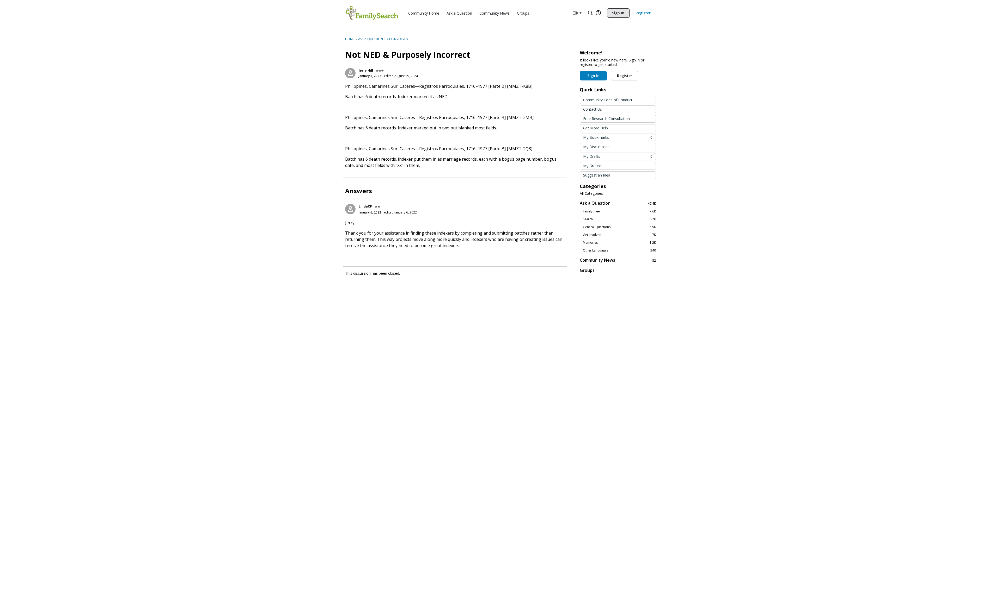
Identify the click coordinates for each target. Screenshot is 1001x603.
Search (619, 219)
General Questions (619, 227)
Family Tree (619, 211)
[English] (372, 13)
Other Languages (619, 250)
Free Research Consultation (606, 118)
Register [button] (624, 75)
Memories (619, 242)
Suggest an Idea (596, 175)
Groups (587, 270)
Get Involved (619, 235)
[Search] (590, 13)
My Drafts (617, 156)
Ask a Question (618, 203)
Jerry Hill (366, 70)
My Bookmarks (617, 137)
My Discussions (596, 146)
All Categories (591, 193)
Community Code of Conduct (607, 99)
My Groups (592, 165)
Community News (618, 260)
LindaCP (365, 206)
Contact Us (592, 109)
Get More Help (595, 127)
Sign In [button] (593, 75)
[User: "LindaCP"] (350, 209)
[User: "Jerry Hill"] (350, 73)
